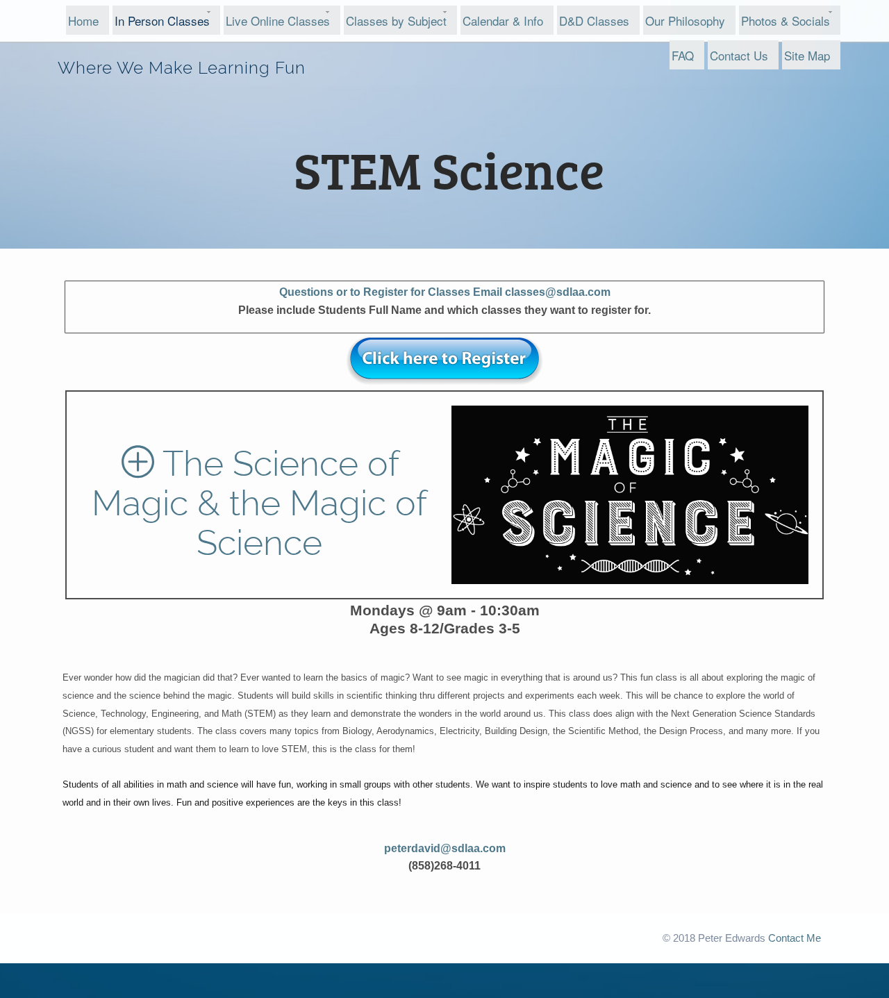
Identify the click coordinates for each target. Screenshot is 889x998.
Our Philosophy (685, 20)
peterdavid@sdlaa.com (445, 848)
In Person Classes (162, 20)
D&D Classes (594, 20)
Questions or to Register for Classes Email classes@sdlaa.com (444, 292)
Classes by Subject (396, 20)
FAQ (683, 55)
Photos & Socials (785, 20)
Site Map (807, 55)
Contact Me (794, 938)
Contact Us (739, 55)
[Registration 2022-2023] (444, 361)
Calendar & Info (503, 20)
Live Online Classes (278, 20)
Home (83, 20)
